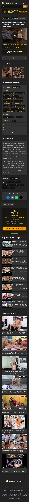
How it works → (14, 233)
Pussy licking (18, 93)
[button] (23, 3)
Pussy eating (7, 101)
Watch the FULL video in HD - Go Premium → (14, 47)
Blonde (17, 103)
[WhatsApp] (16, 197)
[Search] (25, 6)
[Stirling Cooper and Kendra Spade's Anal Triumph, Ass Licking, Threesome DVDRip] (14, 441)
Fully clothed (7, 93)
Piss (5, 106)
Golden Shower (19, 485)
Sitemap (16, 487)
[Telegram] (8, 197)
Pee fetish (18, 101)
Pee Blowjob (15, 18)
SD (13, 120)
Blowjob (15, 95)
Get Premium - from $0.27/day (14, 228)
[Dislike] (6, 58)
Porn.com (11, 3)
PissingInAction (8, 117)
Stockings (20, 106)
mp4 (13, 127)
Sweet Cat (15, 87)
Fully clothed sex (8, 111)
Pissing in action (16, 108)
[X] (21, 197)
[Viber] (12, 197)
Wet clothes (7, 103)
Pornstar (6, 95)
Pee (12, 106)
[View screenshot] (7, 72)
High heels (18, 98)
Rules (21, 487)
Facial (5, 108)
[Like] (3, 58)
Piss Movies (9, 487)
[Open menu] (26, 3)
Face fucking (7, 98)
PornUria (7, 18)
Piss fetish (20, 111)
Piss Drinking (9, 485)
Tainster (19, 117)
